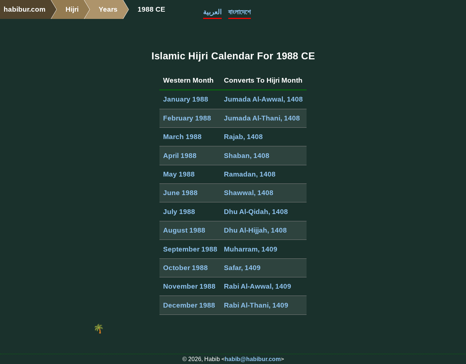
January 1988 (185, 99)
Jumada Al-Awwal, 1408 (263, 99)
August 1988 (184, 230)
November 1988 (189, 286)
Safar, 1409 (242, 268)
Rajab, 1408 (243, 137)
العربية (212, 12)
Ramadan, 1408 (250, 174)
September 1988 (190, 249)
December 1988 (189, 305)
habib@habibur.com (253, 359)
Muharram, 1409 (250, 249)
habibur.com (25, 9)
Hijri (72, 9)
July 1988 (179, 211)
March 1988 (182, 137)
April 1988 (180, 155)
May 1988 (179, 174)
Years (108, 9)
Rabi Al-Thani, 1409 (256, 305)
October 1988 (185, 268)
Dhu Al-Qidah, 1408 (256, 211)
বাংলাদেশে (239, 12)
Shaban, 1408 (246, 155)
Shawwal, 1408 (248, 193)
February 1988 (187, 118)
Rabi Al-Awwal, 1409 (257, 286)
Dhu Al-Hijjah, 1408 (255, 230)
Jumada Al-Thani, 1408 (262, 118)
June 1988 (180, 193)
